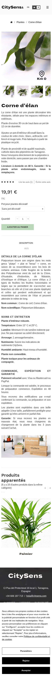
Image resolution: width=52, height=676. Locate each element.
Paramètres (25, 651)
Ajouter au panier (17, 227)
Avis (26, 248)
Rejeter (26, 660)
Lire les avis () (26, 182)
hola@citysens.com (36, 596)
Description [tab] (26, 243)
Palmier (26, 553)
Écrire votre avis (43, 182)
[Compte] (22, 7)
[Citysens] (13, 7)
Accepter (26, 670)
